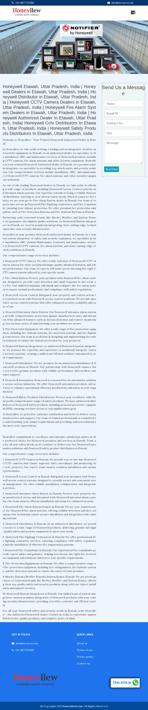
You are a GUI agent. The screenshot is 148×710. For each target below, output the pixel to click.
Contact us (83, 663)
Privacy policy (85, 656)
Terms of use (85, 650)
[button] (11, 47)
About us (82, 643)
